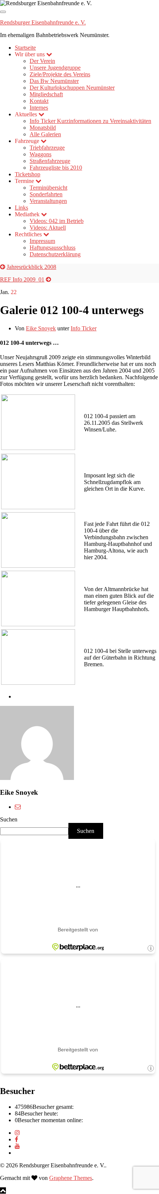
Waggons (40, 154)
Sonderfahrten (46, 194)
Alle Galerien (45, 134)
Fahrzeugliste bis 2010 (56, 167)
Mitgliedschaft (46, 94)
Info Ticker (90, 121)
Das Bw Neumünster (54, 81)
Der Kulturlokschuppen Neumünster (72, 87)
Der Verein (42, 61)
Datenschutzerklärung (55, 254)
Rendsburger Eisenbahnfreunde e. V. (43, 22)
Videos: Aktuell (48, 227)
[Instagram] (17, 1133)
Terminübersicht (48, 187)
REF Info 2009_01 (22, 279)
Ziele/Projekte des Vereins (60, 74)
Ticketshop (27, 174)
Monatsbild (43, 127)
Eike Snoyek (41, 328)
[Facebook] (16, 1139)
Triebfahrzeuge (47, 147)
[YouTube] (17, 1146)
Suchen (8, 819)
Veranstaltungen (48, 201)
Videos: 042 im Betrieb (57, 221)
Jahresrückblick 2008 (31, 267)
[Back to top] (3, 1190)
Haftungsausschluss (52, 247)
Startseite (25, 47)
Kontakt (39, 101)
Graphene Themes (70, 1178)
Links (21, 207)
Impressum (42, 241)
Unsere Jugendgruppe (55, 67)
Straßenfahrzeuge (50, 161)
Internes (39, 107)
